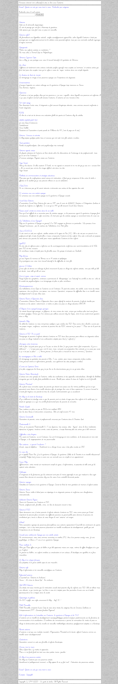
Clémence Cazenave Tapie (27, 57)
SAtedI (21, 522)
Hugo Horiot (23, 163)
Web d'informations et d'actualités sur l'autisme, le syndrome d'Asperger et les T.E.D (49, 615)
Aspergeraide (23, 47)
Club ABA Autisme (26, 585)
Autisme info (23, 567)
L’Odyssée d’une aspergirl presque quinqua (33, 309)
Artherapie (22, 472)
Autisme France (24, 489)
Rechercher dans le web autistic (29, 12)
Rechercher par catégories (60, 7)
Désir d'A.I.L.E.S (25, 231)
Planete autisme (24, 629)
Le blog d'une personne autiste (30, 657)
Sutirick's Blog (24, 321)
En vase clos (23, 452)
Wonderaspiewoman (26, 286)
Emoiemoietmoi (24, 82)
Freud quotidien (24, 143)
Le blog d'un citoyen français (29, 560)
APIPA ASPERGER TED (28, 120)
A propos (22, 675)
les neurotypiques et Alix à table (30, 356)
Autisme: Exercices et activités (29, 135)
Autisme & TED (24, 510)
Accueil (21, 7)
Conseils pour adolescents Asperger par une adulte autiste (38, 535)
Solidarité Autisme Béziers (28, 500)
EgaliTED (22, 243)
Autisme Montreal (25, 384)
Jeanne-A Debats (25, 266)
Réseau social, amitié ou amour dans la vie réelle (36, 211)
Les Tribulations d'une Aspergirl (30, 221)
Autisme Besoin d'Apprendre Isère (31, 299)
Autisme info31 (24, 35)
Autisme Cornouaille (26, 417)
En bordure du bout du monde (29, 75)
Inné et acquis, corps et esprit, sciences (32, 276)
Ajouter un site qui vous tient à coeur (38, 7)
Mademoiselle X (24, 424)
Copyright (29, 675)
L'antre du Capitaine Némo (28, 366)
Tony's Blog (23, 462)
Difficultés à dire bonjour (27, 434)
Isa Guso (22, 65)
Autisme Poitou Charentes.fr (28, 374)
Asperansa (22, 92)
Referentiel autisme (25, 575)
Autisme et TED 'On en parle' (29, 334)
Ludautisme (23, 639)
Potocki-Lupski (24, 407)
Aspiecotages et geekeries (27, 597)
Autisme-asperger (25, 482)
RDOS (21, 113)
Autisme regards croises (27, 150)
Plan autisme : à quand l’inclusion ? (32, 444)
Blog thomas (23, 256)
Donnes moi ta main (26, 647)
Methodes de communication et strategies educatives (37, 175)
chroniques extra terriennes (28, 344)
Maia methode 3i (25, 545)
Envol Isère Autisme (26, 201)
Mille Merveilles (24, 605)
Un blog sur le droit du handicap (30, 396)
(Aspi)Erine (23, 185)
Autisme (22, 22)
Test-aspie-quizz (24, 103)
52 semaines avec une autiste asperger (32, 193)
